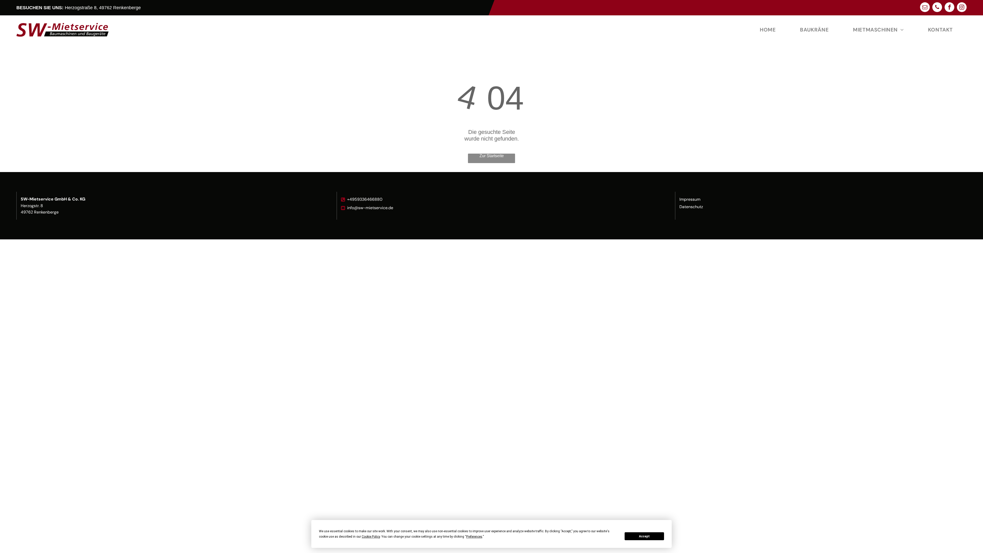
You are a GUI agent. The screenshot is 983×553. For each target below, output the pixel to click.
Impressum (689, 199)
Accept (644, 536)
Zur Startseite (491, 156)
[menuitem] (770, 29)
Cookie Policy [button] (371, 536)
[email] (925, 7)
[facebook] (949, 7)
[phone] (937, 7)
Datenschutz (691, 206)
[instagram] (962, 7)
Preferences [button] (474, 536)
